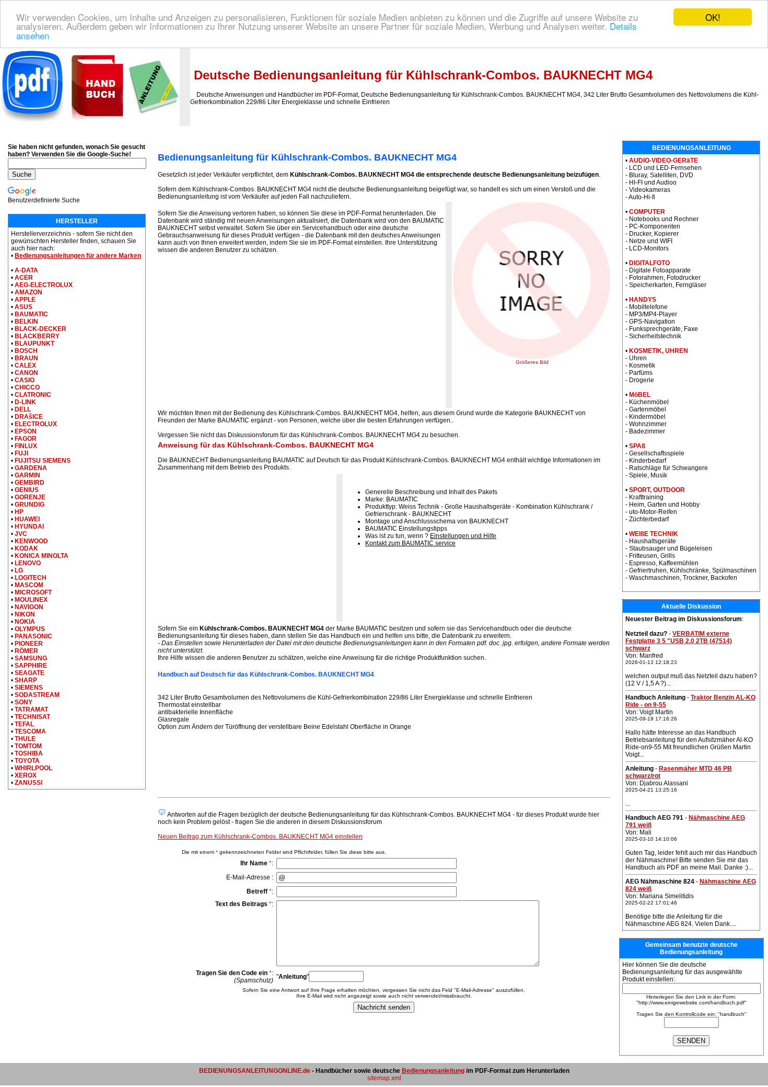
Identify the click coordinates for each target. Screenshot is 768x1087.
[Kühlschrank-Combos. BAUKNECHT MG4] (531, 357)
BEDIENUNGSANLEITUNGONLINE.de (254, 1070)
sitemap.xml (384, 1078)
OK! (712, 17)
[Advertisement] (245, 334)
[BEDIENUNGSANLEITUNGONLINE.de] (90, 124)
